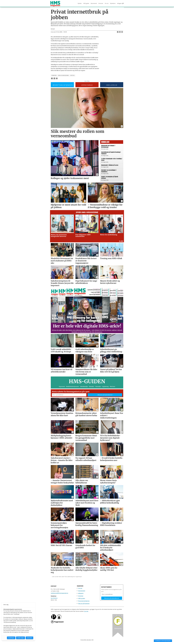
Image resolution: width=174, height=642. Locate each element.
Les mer (86, 611)
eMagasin (119, 3)
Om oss (106, 3)
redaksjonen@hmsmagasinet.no (59, 593)
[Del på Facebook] (118, 32)
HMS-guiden (86, 3)
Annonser (100, 3)
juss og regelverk (63, 75)
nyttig (72, 75)
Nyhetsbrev (113, 3)
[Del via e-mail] (122, 32)
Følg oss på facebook (83, 603)
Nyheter (80, 3)
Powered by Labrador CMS (87, 640)
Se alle (121, 241)
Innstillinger (11, 637)
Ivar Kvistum (54, 598)
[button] (53, 226)
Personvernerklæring (83, 601)
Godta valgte (20, 637)
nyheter (54, 75)
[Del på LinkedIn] (120, 32)
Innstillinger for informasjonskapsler (163, 640)
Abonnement (94, 3)
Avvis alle (29, 637)
